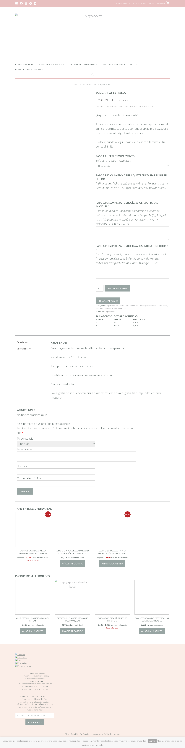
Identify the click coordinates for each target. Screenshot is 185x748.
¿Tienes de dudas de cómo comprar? (34, 696)
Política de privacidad (111, 734)
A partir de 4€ (112, 305)
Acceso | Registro (123, 3)
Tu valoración (26, 449)
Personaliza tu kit (118, 308)
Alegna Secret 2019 (73, 734)
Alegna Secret (109, 311)
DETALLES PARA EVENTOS (51, 64)
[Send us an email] (16, 3)
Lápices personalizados (148, 305)
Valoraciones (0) (24, 348)
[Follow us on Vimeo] (35, 3)
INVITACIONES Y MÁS (114, 64)
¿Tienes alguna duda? (36, 673)
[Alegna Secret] (92, 36)
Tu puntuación (27, 438)
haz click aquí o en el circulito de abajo (35, 702)
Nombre (23, 466)
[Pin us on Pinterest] (30, 3)
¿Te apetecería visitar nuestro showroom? (35, 683)
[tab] (30, 342)
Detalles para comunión (88, 84)
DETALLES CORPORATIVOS (84, 64)
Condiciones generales (92, 734)
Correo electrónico (29, 478)
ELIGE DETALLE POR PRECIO (29, 69)
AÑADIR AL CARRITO (117, 288)
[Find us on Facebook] (21, 3)
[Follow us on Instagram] (26, 3)
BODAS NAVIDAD (24, 64)
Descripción (22, 342)
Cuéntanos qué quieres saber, (36, 676)
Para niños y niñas (103, 308)
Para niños (162, 305)
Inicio (75, 84)
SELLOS (134, 64)
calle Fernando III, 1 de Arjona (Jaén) (34, 689)
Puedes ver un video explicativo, (34, 699)
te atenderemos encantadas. (36, 678)
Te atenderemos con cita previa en (34, 686)
